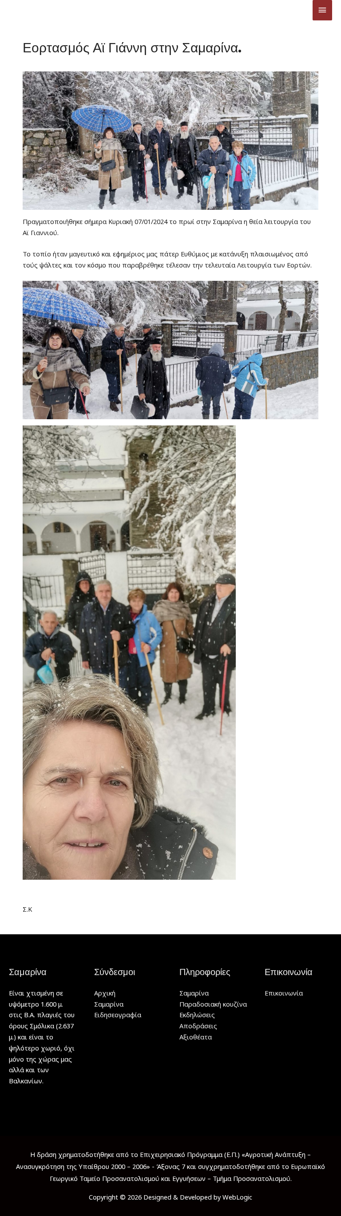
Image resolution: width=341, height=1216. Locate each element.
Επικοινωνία (284, 992)
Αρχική (104, 992)
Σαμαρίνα (108, 1004)
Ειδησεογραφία (117, 1014)
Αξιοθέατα (195, 1036)
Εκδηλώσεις (197, 1014)
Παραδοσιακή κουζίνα (213, 1004)
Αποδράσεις (198, 1025)
